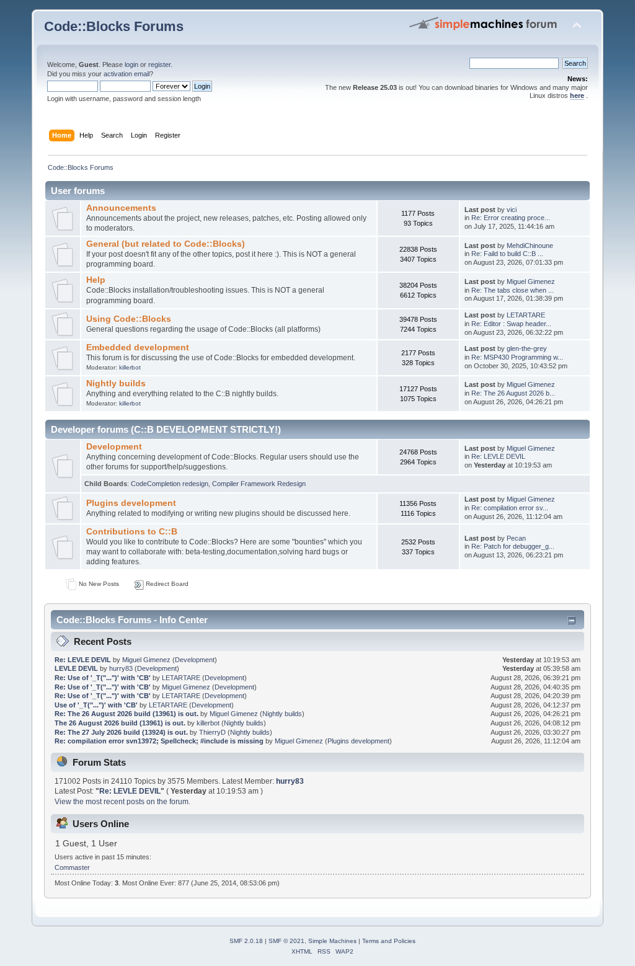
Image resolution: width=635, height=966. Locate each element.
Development (114, 446)
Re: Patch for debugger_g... (512, 546)
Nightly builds (116, 383)
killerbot (130, 367)
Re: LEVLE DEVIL (498, 456)
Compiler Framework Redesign (259, 483)
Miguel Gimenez (531, 281)
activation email (126, 74)
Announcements (121, 208)
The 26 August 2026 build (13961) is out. (120, 723)
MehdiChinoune (530, 245)
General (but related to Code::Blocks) (165, 244)
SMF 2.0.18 (246, 940)
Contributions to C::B (131, 531)
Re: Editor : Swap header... (511, 323)
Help (95, 280)
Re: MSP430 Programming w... (517, 357)
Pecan (516, 538)
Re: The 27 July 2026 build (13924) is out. (121, 732)
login (131, 64)
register (159, 64)
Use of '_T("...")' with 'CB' (96, 705)
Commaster (72, 867)
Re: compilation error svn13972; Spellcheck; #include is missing (159, 741)
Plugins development (131, 503)
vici (512, 209)
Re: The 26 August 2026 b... (513, 393)
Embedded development (137, 347)
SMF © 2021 (286, 940)
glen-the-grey (527, 348)
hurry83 (121, 668)
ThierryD (212, 732)
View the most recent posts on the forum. (122, 801)
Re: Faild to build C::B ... (507, 253)
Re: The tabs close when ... (512, 290)
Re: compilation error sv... (509, 508)
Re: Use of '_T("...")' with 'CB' (103, 677)
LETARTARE (526, 315)
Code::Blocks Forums (114, 26)
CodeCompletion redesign (169, 483)
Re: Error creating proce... (510, 217)
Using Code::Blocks (128, 319)
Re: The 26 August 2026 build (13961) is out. (126, 713)
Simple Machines (332, 940)
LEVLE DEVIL (76, 668)
